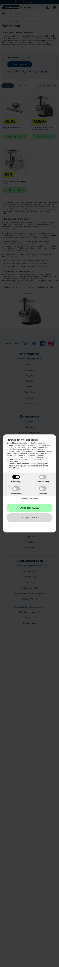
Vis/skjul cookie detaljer (29, 499)
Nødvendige (16, 482)
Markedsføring (43, 482)
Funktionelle (16, 494)
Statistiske (42, 494)
